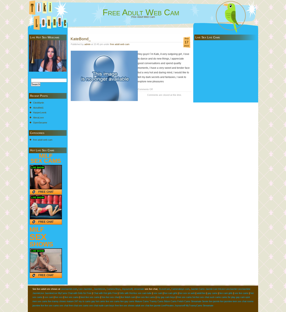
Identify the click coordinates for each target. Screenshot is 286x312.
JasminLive (99, 289)
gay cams (212, 293)
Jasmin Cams (198, 289)
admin (87, 44)
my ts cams (85, 301)
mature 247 (72, 301)
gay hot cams (98, 301)
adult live (201, 293)
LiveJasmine (244, 289)
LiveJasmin (231, 289)
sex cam (157, 293)
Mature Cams (142, 301)
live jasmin (214, 301)
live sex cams (72, 297)
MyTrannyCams (194, 305)
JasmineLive (51, 293)
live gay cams (127, 301)
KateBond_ (81, 38)
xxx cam (48, 297)
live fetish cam (128, 297)
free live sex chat (110, 297)
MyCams (62, 293)
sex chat (63, 305)
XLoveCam (164, 289)
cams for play (228, 297)
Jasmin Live (211, 289)
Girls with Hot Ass (128, 293)
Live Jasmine (85, 289)
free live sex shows (125, 305)
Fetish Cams (183, 301)
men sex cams (40, 301)
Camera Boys (114, 289)
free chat (73, 305)
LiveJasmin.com (69, 289)
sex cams (84, 305)
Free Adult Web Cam (141, 12)
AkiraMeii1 (38, 107)
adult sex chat (142, 305)
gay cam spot (243, 297)
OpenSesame (40, 122)
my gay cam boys (166, 297)
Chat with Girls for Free (79, 293)
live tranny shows (57, 301)
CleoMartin (38, 102)
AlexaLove (38, 117)
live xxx (59, 297)
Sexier (205, 301)
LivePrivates (167, 305)
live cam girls (170, 293)
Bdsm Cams (170, 301)
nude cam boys (106, 305)
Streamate (196, 301)
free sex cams (184, 297)
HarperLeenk (39, 112)
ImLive (221, 289)
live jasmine (226, 301)
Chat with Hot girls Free (105, 293)
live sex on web (187, 293)
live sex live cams (146, 297)
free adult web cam (42, 140)
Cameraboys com (180, 289)
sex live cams (241, 293)
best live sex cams (90, 297)
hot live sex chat (200, 297)
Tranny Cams (156, 301)
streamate (139, 289)
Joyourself (127, 289)
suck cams (215, 297)
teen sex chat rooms (243, 301)
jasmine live (38, 305)
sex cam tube (145, 293)
